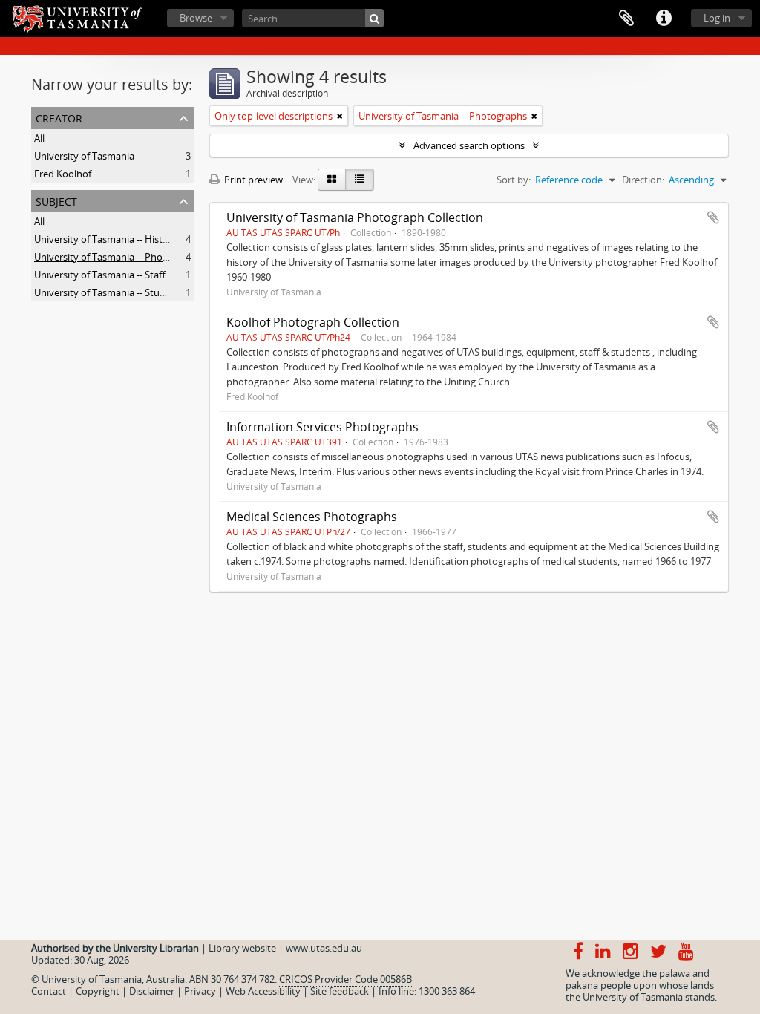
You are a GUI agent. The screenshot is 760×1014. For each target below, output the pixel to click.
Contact (48, 991)
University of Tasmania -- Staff (100, 274)
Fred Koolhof (62, 173)
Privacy (200, 991)
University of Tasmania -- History (105, 239)
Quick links (663, 18)
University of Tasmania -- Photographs (118, 257)
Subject (56, 200)
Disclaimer (151, 991)
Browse (196, 17)
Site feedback (339, 991)
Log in (717, 17)
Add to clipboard (713, 217)
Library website (242, 948)
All (39, 138)
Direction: (643, 179)
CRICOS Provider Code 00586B (345, 979)
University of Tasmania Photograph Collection (354, 217)
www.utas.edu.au (324, 948)
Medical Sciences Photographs (311, 516)
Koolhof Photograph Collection (312, 322)
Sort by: (514, 179)
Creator (59, 117)
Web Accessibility (263, 991)
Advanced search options (469, 145)
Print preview (252, 179)
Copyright (97, 991)
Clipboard (626, 18)
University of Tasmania (84, 156)
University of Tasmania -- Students (109, 292)
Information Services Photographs (322, 427)
